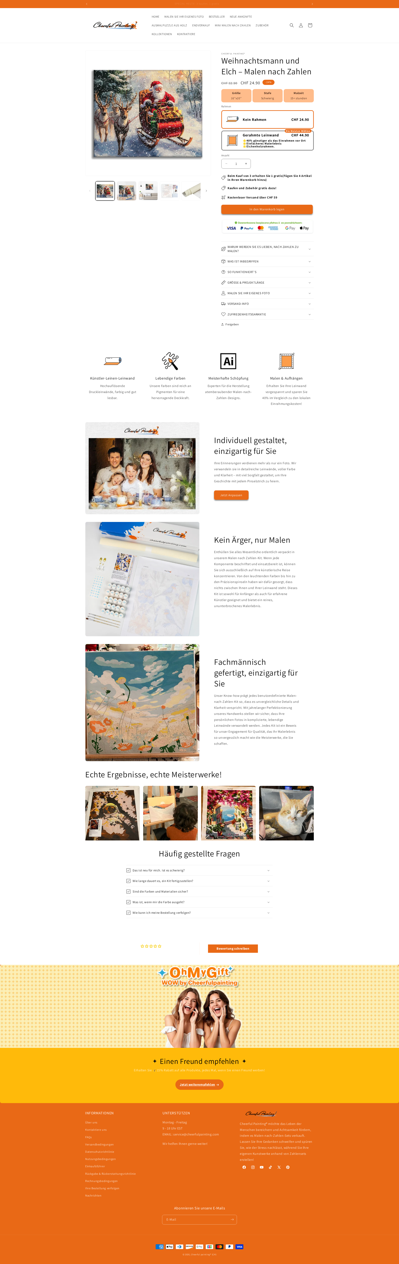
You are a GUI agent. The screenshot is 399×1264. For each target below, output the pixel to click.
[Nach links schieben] (89, 190)
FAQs (88, 1137)
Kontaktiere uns (96, 1130)
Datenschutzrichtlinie (99, 1152)
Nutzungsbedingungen (100, 1159)
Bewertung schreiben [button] (233, 948)
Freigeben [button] (232, 324)
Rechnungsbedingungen (101, 1181)
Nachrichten (93, 1195)
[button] (291, 25)
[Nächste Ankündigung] (312, 4)
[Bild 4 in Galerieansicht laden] (169, 191)
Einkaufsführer (95, 1166)
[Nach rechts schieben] (206, 190)
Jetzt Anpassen (231, 495)
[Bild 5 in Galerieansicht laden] (191, 191)
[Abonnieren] (232, 1219)
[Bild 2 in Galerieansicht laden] (126, 191)
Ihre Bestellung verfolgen (102, 1188)
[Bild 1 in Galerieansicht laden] (105, 191)
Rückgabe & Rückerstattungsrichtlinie (110, 1174)
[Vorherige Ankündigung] (86, 4)
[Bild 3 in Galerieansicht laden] (148, 191)
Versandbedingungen (99, 1144)
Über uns (91, 1122)
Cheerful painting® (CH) (203, 1254)
